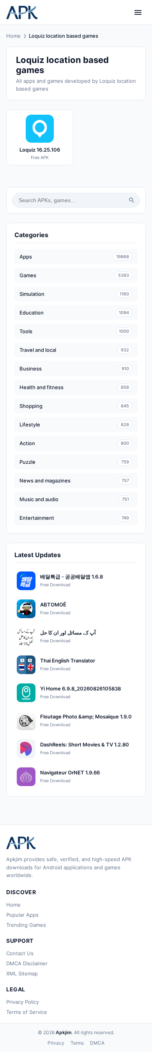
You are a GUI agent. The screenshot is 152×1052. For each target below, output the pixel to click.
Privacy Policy (22, 1002)
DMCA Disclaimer (27, 963)
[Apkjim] (21, 12)
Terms (77, 1043)
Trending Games (26, 925)
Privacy (56, 1043)
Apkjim (64, 1032)
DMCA (97, 1043)
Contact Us (20, 953)
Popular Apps (22, 915)
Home (13, 36)
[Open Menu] (138, 12)
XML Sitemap (22, 973)
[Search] (131, 200)
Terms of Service (26, 1012)
